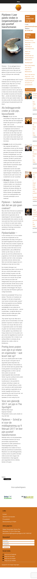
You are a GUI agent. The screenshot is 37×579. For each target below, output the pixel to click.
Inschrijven (6, 547)
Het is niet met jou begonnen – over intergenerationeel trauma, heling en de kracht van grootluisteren (30, 79)
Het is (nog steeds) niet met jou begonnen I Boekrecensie (30, 68)
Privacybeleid (6, 519)
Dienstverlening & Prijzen (9, 521)
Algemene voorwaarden (9, 516)
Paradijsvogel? (29, 62)
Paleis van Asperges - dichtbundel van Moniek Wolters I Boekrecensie (29, 55)
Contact (5, 514)
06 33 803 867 (29, 30)
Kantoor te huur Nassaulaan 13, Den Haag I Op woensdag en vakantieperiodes (30, 44)
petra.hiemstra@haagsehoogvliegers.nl (30, 26)
